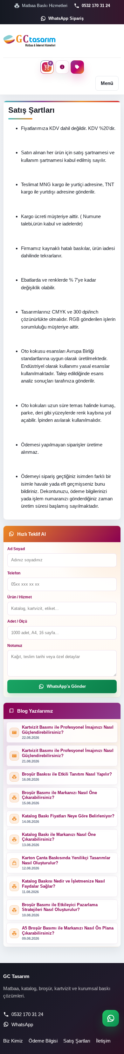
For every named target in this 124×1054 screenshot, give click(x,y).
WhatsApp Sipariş (66, 18)
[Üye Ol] (77, 67)
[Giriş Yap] (62, 67)
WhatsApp (22, 1024)
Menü (107, 83)
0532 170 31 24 (96, 5)
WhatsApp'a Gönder (66, 686)
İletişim (103, 1040)
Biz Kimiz (13, 1040)
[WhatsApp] (110, 1018)
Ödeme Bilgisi (43, 1040)
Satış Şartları (76, 1040)
